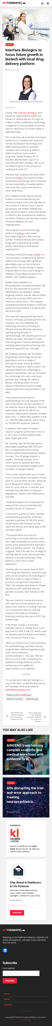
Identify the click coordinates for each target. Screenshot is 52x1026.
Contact (8, 1004)
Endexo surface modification (19, 695)
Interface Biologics (27, 112)
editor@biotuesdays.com (17, 689)
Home (7, 993)
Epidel (37, 254)
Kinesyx (20, 233)
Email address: (16, 900)
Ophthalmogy (32, 699)
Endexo (19, 177)
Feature (10, 45)
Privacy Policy (26, 1020)
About (7, 999)
